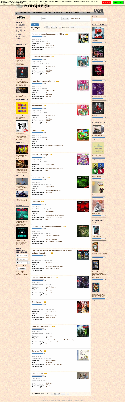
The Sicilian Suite (97, 156)
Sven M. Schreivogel (51, 239)
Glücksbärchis (50, 164)
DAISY (94, 78)
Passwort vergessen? (22, 274)
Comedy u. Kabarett (20, 31)
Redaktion (86, 13)
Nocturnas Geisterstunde (53, 235)
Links (94, 13)
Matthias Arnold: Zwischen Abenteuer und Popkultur (21, 188)
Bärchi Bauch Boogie (40, 155)
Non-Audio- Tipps (21, 37)
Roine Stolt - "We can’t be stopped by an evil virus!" (22, 201)
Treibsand (95, 40)
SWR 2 (48, 385)
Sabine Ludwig (50, 45)
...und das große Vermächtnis (43, 81)
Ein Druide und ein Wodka (99, 96)
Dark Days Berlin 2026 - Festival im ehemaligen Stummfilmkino (22, 62)
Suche (66, 18)
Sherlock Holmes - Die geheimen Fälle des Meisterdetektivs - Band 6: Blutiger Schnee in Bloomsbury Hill (99, 274)
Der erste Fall (37, 351)
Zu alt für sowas (96, 236)
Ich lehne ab (106, 2)
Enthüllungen (37, 302)
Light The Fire (96, 213)
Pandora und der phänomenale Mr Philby (48, 34)
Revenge (94, 115)
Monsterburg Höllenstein (41, 326)
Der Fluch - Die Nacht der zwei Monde (47, 226)
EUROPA (48, 72)
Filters (36, 25)
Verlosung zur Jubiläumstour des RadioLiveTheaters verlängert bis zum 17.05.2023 (21, 136)
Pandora (48, 43)
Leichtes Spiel (37, 374)
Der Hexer (36, 202)
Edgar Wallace (50, 186)
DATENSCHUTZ (81, 400)
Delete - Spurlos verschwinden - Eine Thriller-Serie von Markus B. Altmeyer (21, 243)
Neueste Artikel (25, 13)
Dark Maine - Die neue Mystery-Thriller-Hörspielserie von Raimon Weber (22, 223)
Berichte (48, 13)
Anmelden (22, 268)
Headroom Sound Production (54, 364)
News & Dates (37, 13)
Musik (18, 34)
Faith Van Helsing (50, 287)
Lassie (47, 139)
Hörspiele (20, 27)
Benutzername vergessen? (20, 272)
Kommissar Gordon (51, 360)
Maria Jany (58, 190)
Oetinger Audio (50, 47)
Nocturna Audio (50, 217)
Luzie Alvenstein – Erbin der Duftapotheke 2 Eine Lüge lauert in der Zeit (98, 295)
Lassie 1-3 (36, 130)
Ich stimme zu (118, 2)
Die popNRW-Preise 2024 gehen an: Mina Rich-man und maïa (22, 171)
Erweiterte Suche (75, 18)
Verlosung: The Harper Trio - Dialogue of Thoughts (22, 117)
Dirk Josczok (49, 383)
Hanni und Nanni (50, 66)
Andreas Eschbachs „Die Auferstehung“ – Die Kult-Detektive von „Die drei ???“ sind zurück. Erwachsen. (22, 82)
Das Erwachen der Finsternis (43, 277)
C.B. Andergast (59, 215)
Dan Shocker (49, 340)
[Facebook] (95, 10)
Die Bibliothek (96, 59)
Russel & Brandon (51, 293)
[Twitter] (98, 10)
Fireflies (94, 195)
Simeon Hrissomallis (51, 291)
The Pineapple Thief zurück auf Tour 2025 (21, 95)
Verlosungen (57, 13)
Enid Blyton (49, 70)
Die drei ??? (49, 262)
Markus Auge (71, 340)
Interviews (68, 13)
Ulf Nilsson (49, 362)
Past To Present (96, 176)
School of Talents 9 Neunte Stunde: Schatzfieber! (99, 254)
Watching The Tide (97, 135)
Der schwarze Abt (39, 177)
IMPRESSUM (72, 400)
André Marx (59, 266)
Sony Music (55, 268)
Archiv (100, 13)
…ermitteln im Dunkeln (41, 57)
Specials (77, 13)
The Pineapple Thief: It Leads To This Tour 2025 (22, 157)
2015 (47, 49)
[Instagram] (101, 10)
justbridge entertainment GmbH (54, 145)
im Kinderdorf (37, 106)
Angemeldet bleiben (21, 266)
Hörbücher (21, 25)
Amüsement (49, 192)
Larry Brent (49, 336)
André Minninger (50, 266)
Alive (58, 342)
